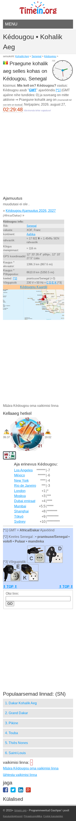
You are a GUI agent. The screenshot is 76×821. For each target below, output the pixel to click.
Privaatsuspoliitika (33, 816)
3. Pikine (11, 723)
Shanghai (21, 511)
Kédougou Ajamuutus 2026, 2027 (31, 210)
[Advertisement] (38, 157)
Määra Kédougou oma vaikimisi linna (30, 768)
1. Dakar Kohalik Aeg (21, 703)
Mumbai (20, 506)
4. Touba (11, 733)
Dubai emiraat (24, 501)
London (20, 491)
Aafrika (31, 234)
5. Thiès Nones (16, 743)
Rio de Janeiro (25, 485)
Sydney (20, 521)
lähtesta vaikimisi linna (20, 775)
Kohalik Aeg (22, 56)
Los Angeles (23, 470)
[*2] (15, 278)
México (19, 475)
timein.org (20, 810)
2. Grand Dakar (16, 713)
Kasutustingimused (12, 816)
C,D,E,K (51, 282)
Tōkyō (18, 516)
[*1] (58, 90)
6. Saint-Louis (15, 753)
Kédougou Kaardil (33, 287)
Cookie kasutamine (53, 816)
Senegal (36, 56)
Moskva (20, 496)
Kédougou (50, 56)
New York (21, 480)
